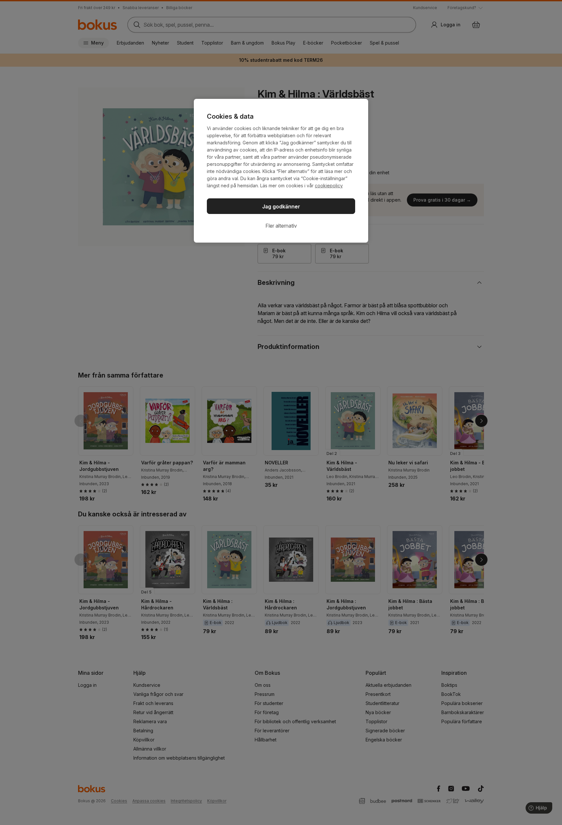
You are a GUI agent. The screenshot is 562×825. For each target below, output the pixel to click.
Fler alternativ (281, 225)
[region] (281, 171)
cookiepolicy (329, 185)
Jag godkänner (281, 206)
